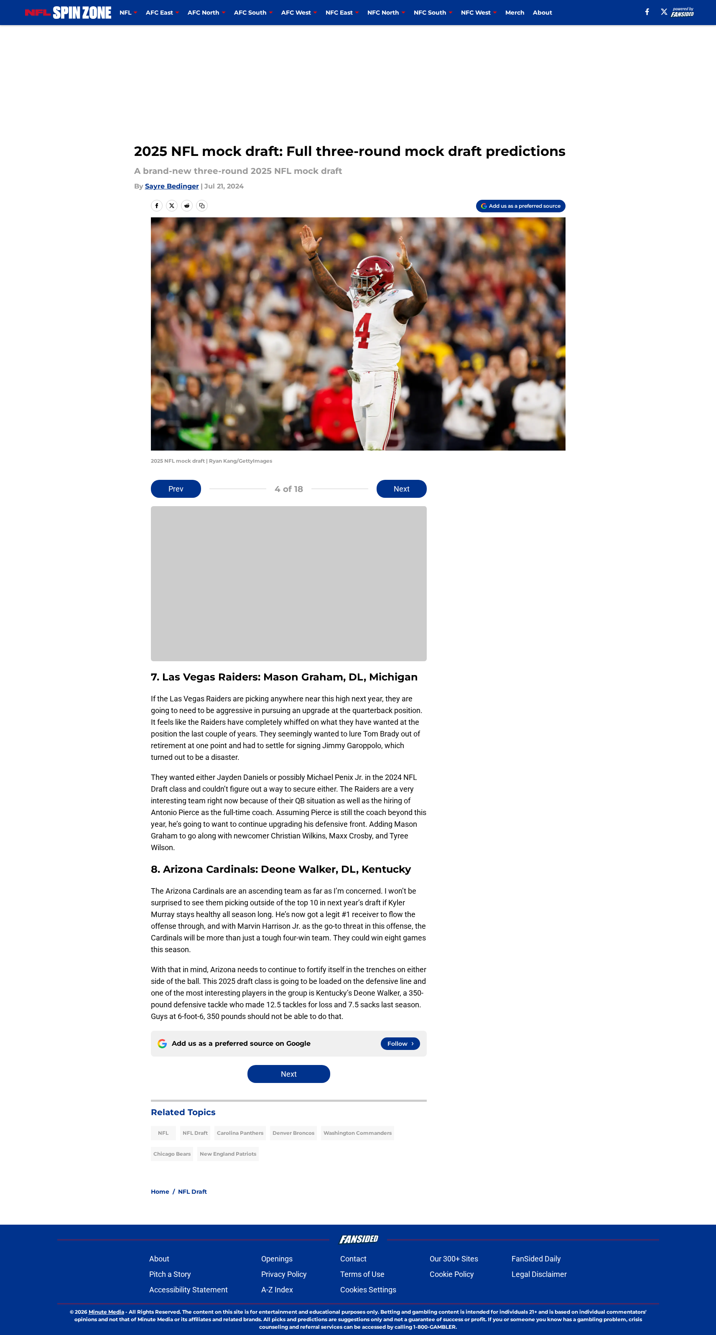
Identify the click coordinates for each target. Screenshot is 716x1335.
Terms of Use (362, 1274)
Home (160, 1191)
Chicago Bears (172, 1154)
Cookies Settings (368, 1289)
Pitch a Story (170, 1274)
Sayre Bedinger (172, 186)
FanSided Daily (536, 1258)
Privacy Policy (284, 1274)
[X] (664, 11)
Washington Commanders (358, 1133)
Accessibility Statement (188, 1289)
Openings (277, 1258)
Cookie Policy (452, 1274)
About (542, 12)
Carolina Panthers (240, 1133)
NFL (163, 1133)
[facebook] (647, 11)
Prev (175, 488)
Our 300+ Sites (454, 1258)
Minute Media (106, 1312)
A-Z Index (277, 1289)
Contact (353, 1258)
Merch (515, 12)
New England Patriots (228, 1154)
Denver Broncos (293, 1133)
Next (402, 488)
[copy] (202, 205)
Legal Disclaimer (539, 1274)
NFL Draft (195, 1133)
